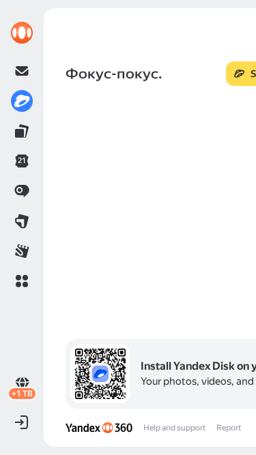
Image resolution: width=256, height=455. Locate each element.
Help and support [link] (174, 427)
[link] (22, 33)
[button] (22, 281)
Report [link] (228, 427)
